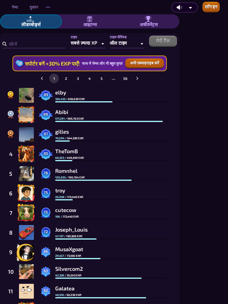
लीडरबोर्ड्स (31, 24)
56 (125, 78)
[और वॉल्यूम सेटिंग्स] (190, 8)
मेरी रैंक (163, 40)
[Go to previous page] (42, 78)
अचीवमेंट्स (149, 24)
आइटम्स (90, 24)
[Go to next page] (137, 78)
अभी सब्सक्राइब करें (144, 62)
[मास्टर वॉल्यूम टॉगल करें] (179, 7)
